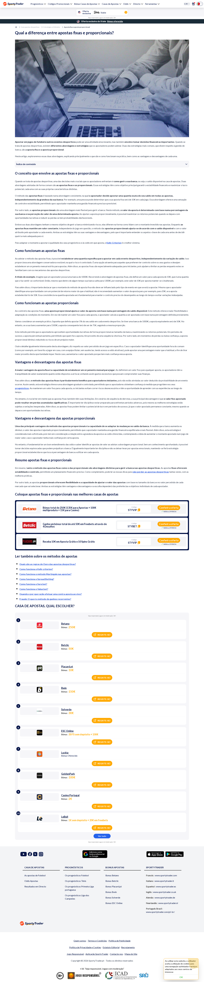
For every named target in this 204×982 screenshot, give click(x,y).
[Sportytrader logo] (102, 923)
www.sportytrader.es (166, 886)
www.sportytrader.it (164, 881)
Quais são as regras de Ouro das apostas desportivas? (47, 564)
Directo (136, 3)
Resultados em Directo (35, 886)
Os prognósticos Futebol (77, 875)
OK (181, 977)
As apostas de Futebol (35, 875)
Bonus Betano (112, 875)
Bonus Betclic (112, 881)
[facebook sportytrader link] (30, 854)
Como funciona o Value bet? (33, 589)
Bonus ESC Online (113, 903)
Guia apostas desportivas (30, 27)
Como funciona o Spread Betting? (36, 579)
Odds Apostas (31, 881)
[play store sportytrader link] (174, 854)
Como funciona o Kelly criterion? (36, 569)
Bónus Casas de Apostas (85, 3)
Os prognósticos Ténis (75, 881)
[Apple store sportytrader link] (155, 854)
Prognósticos (37, 3)
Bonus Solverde (112, 897)
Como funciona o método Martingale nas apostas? (45, 574)
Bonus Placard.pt (113, 886)
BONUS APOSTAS (114, 867)
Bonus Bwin (111, 892)
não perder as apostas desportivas (151, 471)
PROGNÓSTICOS (74, 867)
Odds (126, 3)
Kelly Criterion (113, 242)
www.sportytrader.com (166, 875)
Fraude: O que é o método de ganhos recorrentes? (45, 599)
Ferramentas (151, 3)
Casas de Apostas (110, 3)
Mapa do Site (131, 954)
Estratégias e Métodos (51, 27)
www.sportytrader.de (165, 897)
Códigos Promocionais (59, 3)
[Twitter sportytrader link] (35, 854)
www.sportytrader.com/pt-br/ (160, 912)
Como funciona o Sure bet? (33, 584)
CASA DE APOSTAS (34, 867)
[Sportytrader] (13, 4)
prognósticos (22, 388)
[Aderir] (193, 4)
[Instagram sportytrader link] (41, 854)
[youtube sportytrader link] (23, 854)
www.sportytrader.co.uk (164, 892)
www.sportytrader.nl (168, 903)
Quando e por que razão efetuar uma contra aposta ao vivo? (50, 594)
